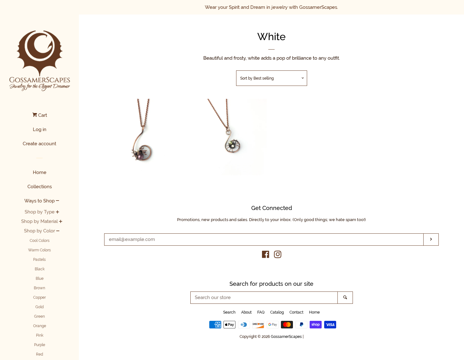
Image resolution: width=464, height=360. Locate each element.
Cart (42, 115)
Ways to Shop (39, 201)
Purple (39, 345)
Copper (39, 297)
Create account (39, 144)
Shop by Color (39, 231)
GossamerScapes (286, 336)
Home (39, 172)
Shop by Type (40, 212)
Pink (39, 335)
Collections (39, 186)
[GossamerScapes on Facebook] (266, 256)
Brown (39, 288)
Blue (40, 278)
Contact (296, 312)
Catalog (277, 312)
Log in (39, 129)
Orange (39, 326)
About (246, 312)
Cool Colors (40, 240)
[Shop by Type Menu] (58, 212)
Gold (39, 307)
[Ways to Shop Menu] (58, 201)
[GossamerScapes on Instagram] (278, 256)
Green (39, 316)
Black (40, 269)
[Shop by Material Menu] (61, 222)
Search (229, 312)
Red (39, 354)
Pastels (39, 259)
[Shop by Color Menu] (58, 231)
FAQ (261, 312)
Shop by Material (39, 221)
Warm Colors (39, 250)
